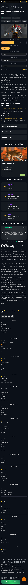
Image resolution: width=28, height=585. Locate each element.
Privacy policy (5, 332)
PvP (2, 350)
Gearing (3, 364)
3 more (3, 450)
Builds (2, 410)
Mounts (3, 462)
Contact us (4, 330)
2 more (3, 400)
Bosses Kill (4, 414)
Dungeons (3, 368)
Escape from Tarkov (14, 547)
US (20, 42)
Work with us (4, 324)
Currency (3, 390)
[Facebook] (5, 316)
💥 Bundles (4, 344)
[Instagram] (9, 316)
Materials (3, 446)
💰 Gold (3, 340)
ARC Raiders (14, 466)
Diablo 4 (14, 436)
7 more (3, 352)
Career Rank (4, 537)
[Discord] (2, 316)
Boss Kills (3, 474)
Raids (2, 346)
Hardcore (3, 380)
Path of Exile (14, 404)
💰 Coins (3, 469)
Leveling (3, 460)
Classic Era (4, 378)
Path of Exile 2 (14, 386)
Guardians (4, 510)
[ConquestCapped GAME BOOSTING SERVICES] (2, 311)
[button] (23, 2)
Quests (3, 553)
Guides (3, 326)
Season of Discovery (6, 382)
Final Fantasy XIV (14, 454)
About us (3, 322)
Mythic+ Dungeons (6, 348)
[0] (20, 2)
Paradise (3, 506)
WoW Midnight (14, 338)
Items (2, 394)
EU (7, 42)
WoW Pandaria (14, 418)
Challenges (4, 426)
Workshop (3, 476)
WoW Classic (14, 374)
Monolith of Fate (5, 524)
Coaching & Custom (6, 494)
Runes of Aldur (5, 388)
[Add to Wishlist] (25, 25)
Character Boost (5, 428)
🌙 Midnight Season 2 (7, 342)
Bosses (3, 398)
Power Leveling (5, 362)
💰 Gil (2, 456)
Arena (2, 526)
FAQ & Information (6, 328)
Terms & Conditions (6, 334)
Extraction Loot (5, 478)
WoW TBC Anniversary (14, 356)
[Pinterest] (12, 316)
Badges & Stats (5, 489)
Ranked (3, 487)
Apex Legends (14, 484)
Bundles (3, 440)
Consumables (4, 396)
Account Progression (6, 492)
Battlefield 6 (14, 534)
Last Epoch (14, 516)
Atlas (2, 412)
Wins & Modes (5, 490)
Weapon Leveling (5, 542)
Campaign (3, 540)
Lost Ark (14, 498)
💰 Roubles (4, 549)
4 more (3, 369)
